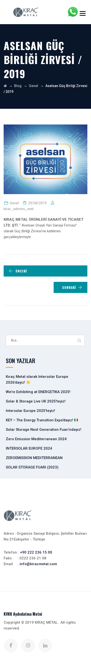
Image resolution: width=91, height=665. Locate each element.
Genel (14, 203)
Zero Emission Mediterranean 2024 (36, 439)
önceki (21, 271)
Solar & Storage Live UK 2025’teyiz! (36, 401)
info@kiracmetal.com (38, 564)
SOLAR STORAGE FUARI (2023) (32, 467)
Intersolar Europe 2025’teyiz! (30, 411)
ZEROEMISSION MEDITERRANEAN (34, 458)
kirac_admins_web (19, 209)
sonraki (69, 287)
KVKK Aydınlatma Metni (23, 614)
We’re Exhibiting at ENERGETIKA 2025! (38, 392)
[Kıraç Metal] (25, 12)
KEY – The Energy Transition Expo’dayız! (40, 420)
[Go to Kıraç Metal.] (5, 86)
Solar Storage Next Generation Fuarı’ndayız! (43, 429)
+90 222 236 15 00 (36, 552)
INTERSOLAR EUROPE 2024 (29, 448)
